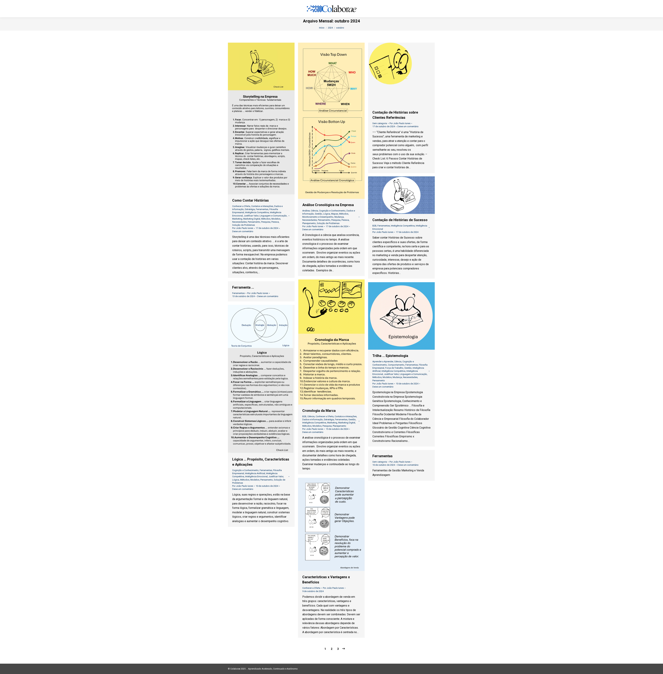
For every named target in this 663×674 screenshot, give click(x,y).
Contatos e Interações (262, 206)
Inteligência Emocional (256, 476)
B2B (374, 225)
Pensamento (254, 222)
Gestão (318, 213)
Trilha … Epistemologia (390, 356)
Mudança (339, 217)
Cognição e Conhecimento (332, 210)
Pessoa (275, 222)
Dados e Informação (312, 419)
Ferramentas (262, 209)
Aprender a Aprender (382, 361)
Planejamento (309, 223)
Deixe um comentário (242, 231)
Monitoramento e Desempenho (317, 217)
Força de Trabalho (394, 368)
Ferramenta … (243, 287)
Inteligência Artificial (255, 473)
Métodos (265, 218)
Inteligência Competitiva (257, 212)
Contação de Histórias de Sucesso (399, 220)
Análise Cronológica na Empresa (328, 205)
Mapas (334, 213)
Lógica (326, 213)
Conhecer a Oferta (241, 206)
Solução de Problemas (243, 225)
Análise (306, 210)
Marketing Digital (251, 218)
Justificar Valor (251, 215)
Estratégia (250, 209)
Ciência (314, 210)
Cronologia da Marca (319, 411)
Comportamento (396, 364)
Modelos (275, 218)
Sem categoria (379, 123)
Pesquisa (265, 222)
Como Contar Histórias (250, 200)
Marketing (237, 218)
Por (242, 228)
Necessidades (239, 222)
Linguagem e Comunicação (273, 215)
